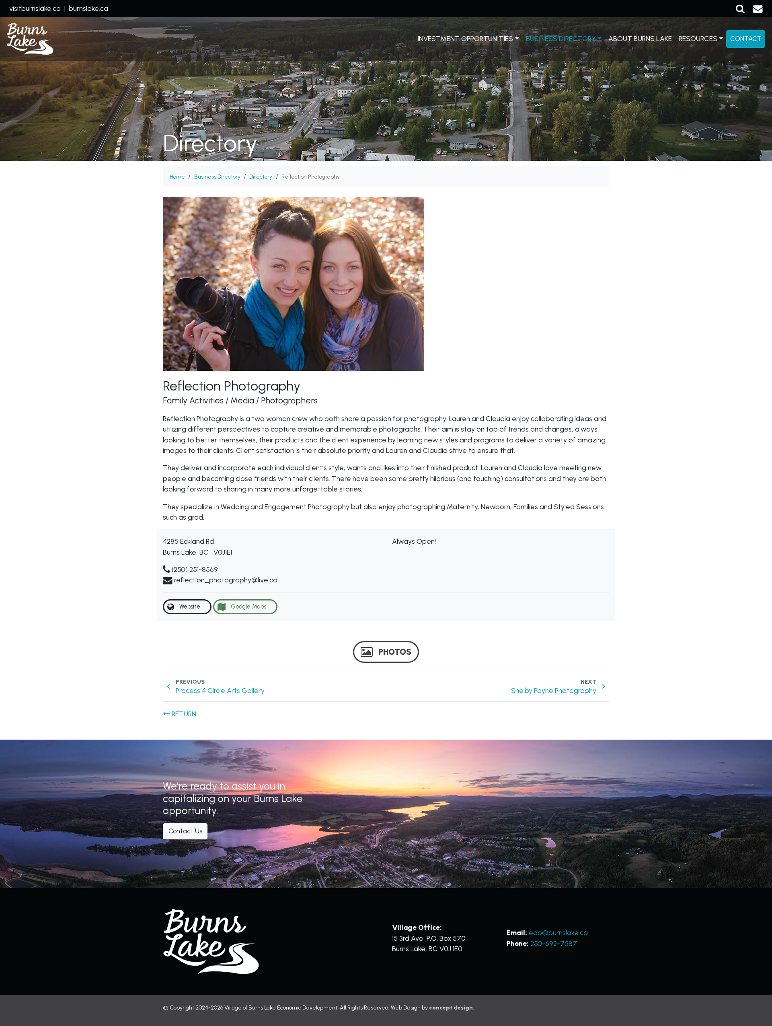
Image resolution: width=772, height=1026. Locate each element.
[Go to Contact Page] (758, 8)
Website (189, 606)
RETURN (183, 713)
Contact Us (185, 831)
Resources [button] (698, 38)
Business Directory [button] (561, 38)
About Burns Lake (640, 38)
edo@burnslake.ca (558, 932)
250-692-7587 (553, 943)
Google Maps (247, 606)
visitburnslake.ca (35, 8)
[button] (740, 8)
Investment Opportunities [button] (465, 38)
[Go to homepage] (30, 39)
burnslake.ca (88, 8)
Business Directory (217, 176)
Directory (260, 176)
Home (177, 176)
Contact (746, 39)
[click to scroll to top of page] (756, 1009)
